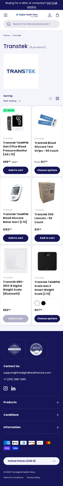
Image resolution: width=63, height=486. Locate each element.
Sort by (8, 96)
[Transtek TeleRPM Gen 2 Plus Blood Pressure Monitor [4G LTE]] (15, 121)
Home (6, 35)
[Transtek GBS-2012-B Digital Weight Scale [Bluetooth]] (15, 260)
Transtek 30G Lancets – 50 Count (44, 218)
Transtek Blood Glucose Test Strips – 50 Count (46, 147)
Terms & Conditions (13, 477)
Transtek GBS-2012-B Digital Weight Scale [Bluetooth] (13, 287)
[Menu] (5, 15)
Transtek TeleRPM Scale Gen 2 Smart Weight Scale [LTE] (47, 288)
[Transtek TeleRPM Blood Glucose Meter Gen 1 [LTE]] (15, 192)
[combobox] (31, 24)
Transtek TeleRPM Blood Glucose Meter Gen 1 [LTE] (15, 218)
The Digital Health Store (23, 472)
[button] (57, 15)
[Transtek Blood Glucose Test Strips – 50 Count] (47, 121)
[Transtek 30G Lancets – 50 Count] (47, 193)
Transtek (16, 35)
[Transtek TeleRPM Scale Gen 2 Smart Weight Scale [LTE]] (47, 260)
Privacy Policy (33, 477)
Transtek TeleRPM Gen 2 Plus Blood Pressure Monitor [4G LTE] (15, 148)
